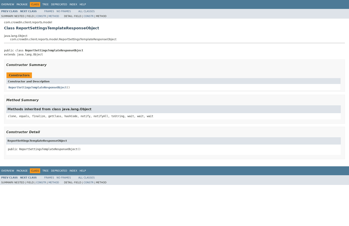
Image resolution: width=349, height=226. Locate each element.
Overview (7, 4)
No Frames (64, 11)
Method (53, 16)
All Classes (86, 11)
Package (22, 4)
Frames (49, 11)
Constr (41, 16)
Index (73, 4)
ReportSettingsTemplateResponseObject (37, 87)
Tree (45, 4)
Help (83, 4)
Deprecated (59, 4)
